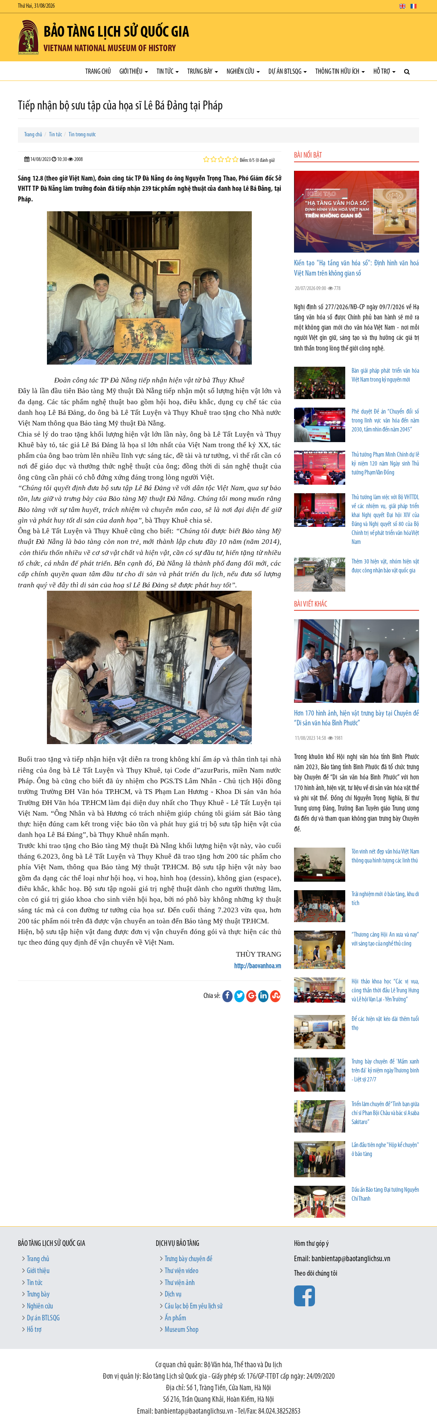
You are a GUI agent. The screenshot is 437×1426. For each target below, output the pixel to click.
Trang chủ (98, 71)
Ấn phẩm (175, 1318)
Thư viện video (181, 1271)
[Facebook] (227, 996)
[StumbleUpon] (275, 996)
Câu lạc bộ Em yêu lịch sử (193, 1307)
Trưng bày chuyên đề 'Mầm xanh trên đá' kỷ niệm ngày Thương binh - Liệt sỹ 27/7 (385, 1071)
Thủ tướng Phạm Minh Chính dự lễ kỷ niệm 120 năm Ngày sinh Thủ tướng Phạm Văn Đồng (385, 464)
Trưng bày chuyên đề (189, 1259)
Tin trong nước (82, 135)
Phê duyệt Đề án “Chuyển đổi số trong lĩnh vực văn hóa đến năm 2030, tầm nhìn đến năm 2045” (385, 421)
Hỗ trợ (382, 71)
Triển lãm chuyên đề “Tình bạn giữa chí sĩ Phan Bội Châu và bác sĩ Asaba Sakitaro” (385, 1113)
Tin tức (166, 71)
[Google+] (251, 996)
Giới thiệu (131, 71)
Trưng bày (200, 71)
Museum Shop (181, 1330)
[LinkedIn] (263, 996)
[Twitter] (239, 996)
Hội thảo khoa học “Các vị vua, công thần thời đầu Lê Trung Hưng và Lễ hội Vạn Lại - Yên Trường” (385, 991)
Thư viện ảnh (180, 1283)
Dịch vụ (173, 1295)
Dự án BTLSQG (285, 71)
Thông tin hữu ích (338, 71)
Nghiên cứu (241, 71)
